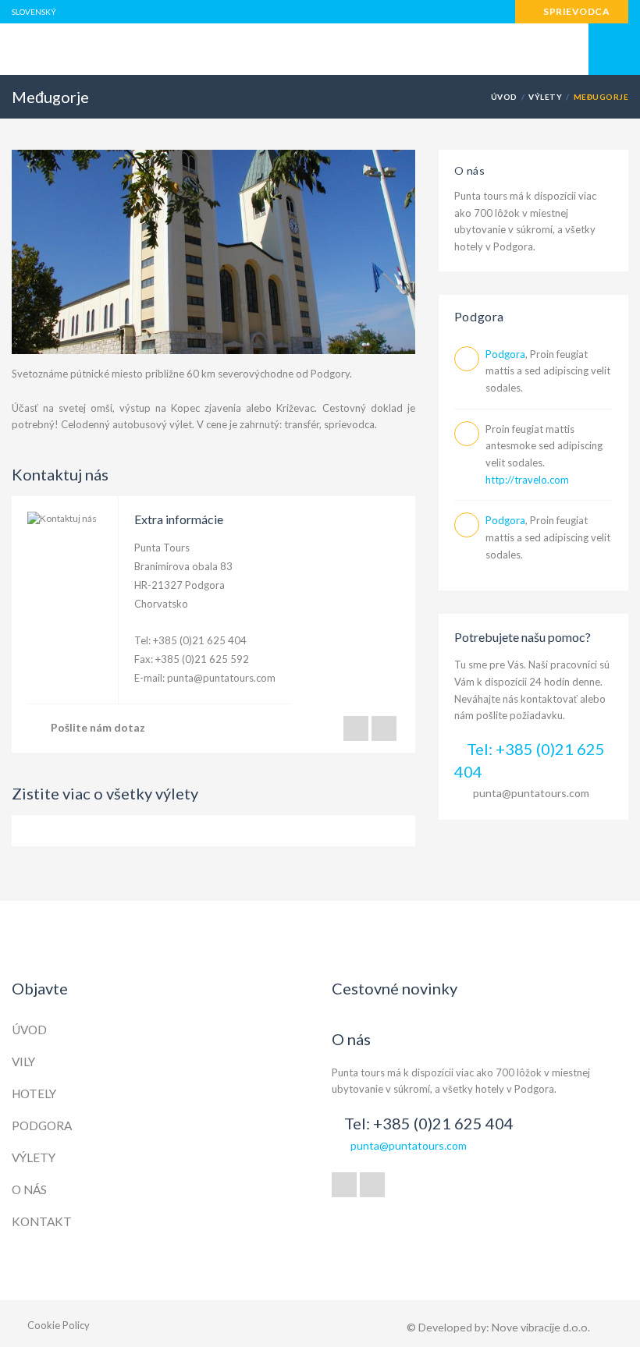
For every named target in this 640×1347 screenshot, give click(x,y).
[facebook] (344, 1184)
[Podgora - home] (320, 50)
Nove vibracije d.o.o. (541, 1327)
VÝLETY (545, 96)
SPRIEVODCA (576, 11)
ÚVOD (504, 96)
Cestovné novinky (394, 988)
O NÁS (29, 1189)
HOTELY (34, 1093)
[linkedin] (372, 1184)
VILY (23, 1062)
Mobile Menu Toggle (614, 49)
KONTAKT (42, 1221)
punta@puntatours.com (221, 678)
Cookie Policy (58, 1325)
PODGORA (42, 1125)
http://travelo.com (527, 479)
